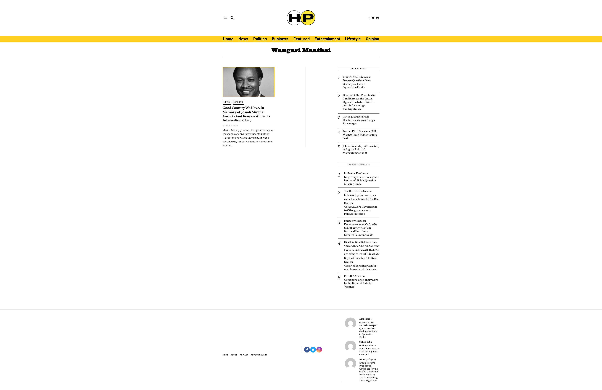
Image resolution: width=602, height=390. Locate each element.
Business (280, 39)
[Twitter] (373, 18)
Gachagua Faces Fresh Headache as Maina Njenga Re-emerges (359, 120)
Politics (260, 39)
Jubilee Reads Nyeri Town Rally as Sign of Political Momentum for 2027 (361, 149)
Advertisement (259, 355)
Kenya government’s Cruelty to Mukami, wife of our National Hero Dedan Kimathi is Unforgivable (360, 230)
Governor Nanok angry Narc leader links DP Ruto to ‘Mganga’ (361, 283)
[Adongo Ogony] (350, 363)
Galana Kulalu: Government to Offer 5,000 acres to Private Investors (360, 210)
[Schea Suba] (350, 346)
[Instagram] (377, 18)
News (243, 39)
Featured (301, 39)
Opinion (372, 39)
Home (228, 39)
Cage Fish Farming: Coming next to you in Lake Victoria (360, 267)
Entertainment (327, 39)
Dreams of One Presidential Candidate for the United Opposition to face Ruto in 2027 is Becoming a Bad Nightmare (359, 102)
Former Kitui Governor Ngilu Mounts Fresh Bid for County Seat (360, 135)
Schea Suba (365, 342)
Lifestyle (353, 39)
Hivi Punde (365, 319)
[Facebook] (369, 18)
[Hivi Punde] (350, 323)
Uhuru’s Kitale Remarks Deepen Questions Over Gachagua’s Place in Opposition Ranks (357, 82)
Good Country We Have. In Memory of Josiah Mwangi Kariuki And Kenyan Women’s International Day (246, 114)
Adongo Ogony (367, 359)
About (234, 355)
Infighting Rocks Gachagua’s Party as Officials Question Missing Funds (361, 181)
